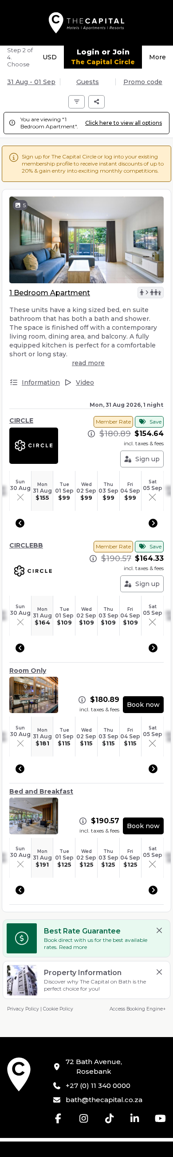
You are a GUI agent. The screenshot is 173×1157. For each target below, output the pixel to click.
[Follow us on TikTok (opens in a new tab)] (109, 1119)
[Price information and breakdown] (91, 433)
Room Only (27, 671)
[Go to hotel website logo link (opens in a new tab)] (86, 23)
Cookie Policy (58, 1009)
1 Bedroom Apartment (49, 293)
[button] (151, 292)
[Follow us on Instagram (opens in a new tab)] (84, 1119)
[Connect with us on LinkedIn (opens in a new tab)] (135, 1119)
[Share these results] (96, 101)
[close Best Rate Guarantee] (159, 930)
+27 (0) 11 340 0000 (98, 1085)
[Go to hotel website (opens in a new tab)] (19, 1074)
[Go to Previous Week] (20, 523)
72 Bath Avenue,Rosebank (94, 1066)
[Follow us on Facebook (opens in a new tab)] (58, 1119)
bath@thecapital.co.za (104, 1099)
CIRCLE (21, 420)
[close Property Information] (159, 972)
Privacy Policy (23, 1009)
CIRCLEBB (26, 545)
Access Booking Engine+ (138, 1009)
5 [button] (24, 205)
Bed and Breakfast (41, 791)
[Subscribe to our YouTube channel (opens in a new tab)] (160, 1119)
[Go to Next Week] (153, 523)
